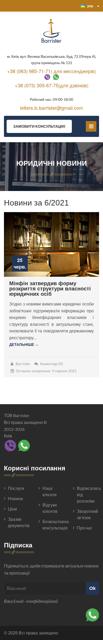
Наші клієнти (50, 491)
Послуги (16, 488)
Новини (15, 498)
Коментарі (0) (51, 363)
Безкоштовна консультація (54, 524)
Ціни (12, 508)
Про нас (84, 527)
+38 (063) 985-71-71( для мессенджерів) (51, 71)
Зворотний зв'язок (87, 514)
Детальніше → (24, 344)
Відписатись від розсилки (88, 494)
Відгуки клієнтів (50, 508)
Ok (92, 588)
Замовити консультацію (39, 126)
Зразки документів (19, 522)
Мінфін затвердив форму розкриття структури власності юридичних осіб (50, 288)
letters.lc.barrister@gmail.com (51, 107)
